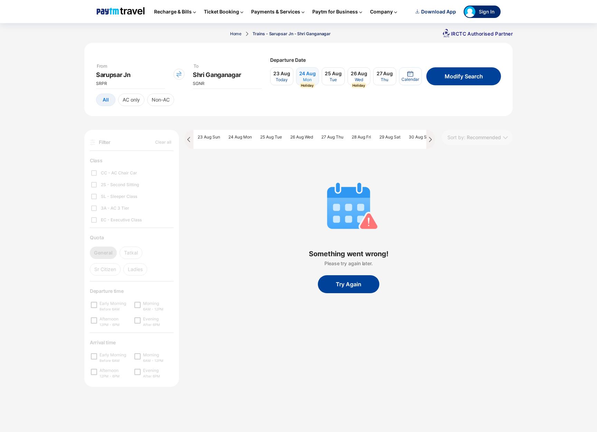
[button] (410, 76)
